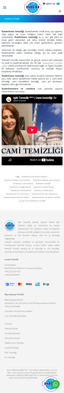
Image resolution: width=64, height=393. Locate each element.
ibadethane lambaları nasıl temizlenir (46, 180)
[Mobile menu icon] (5, 7)
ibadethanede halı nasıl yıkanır (17, 194)
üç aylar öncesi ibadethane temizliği (32, 201)
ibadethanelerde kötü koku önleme (16, 197)
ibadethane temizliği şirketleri (20, 187)
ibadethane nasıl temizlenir (23, 183)
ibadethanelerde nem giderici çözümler (46, 197)
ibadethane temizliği (43, 183)
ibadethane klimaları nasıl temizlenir (17, 180)
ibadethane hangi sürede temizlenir (34, 176)
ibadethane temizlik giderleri (21, 190)
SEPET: (52, 4)
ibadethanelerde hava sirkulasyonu (45, 194)
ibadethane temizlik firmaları (44, 187)
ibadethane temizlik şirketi (43, 190)
